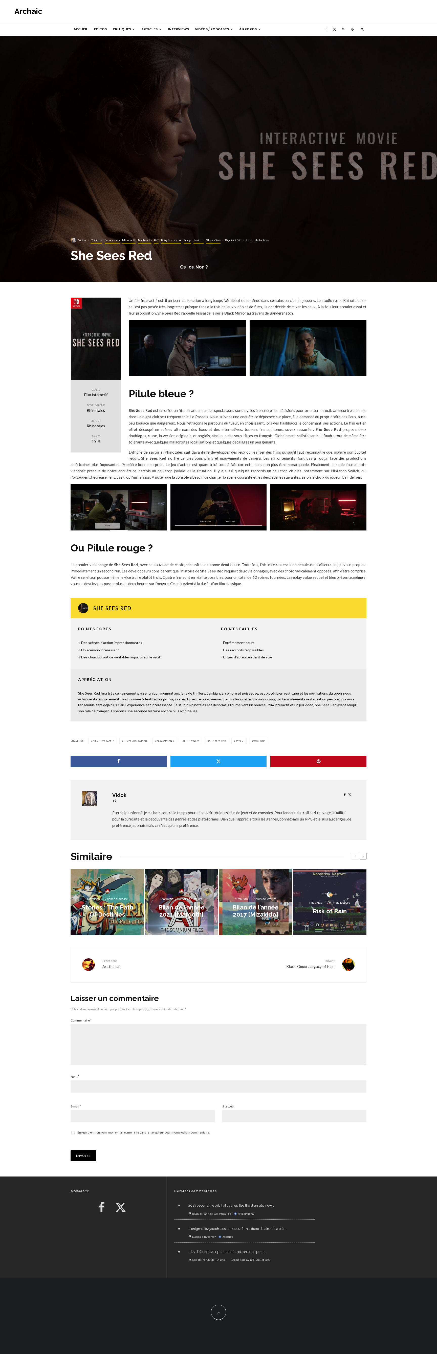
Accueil (81, 29)
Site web (227, 1106)
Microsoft (129, 240)
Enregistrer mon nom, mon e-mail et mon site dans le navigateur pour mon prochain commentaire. (143, 1132)
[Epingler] (318, 761)
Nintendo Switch (135, 741)
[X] (334, 29)
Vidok (82, 240)
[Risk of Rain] (329, 902)
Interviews (178, 29)
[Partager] (119, 761)
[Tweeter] (218, 761)
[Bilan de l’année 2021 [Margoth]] (181, 902)
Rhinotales (192, 741)
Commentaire (81, 1020)
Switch (198, 240)
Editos (100, 29)
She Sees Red (217, 741)
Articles (149, 29)
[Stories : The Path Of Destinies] (107, 902)
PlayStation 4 (171, 240)
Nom (75, 1076)
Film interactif (103, 741)
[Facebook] (326, 29)
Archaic (28, 11)
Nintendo (144, 240)
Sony (187, 240)
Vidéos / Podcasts (212, 29)
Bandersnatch (281, 313)
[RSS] (343, 29)
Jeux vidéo (112, 240)
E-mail (76, 1106)
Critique (96, 240)
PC (156, 240)
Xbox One (213, 240)
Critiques (122, 29)
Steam (240, 741)
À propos (248, 29)
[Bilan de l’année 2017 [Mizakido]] (255, 902)
